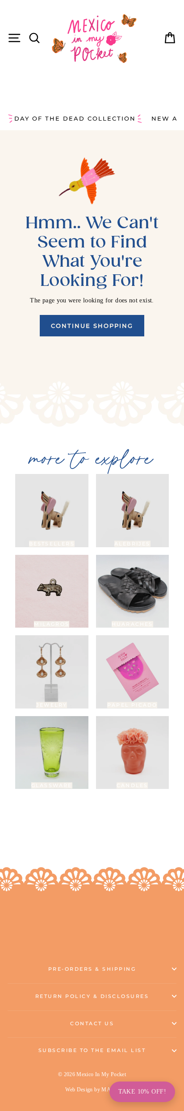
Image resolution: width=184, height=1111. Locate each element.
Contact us (92, 1024)
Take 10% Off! (142, 1091)
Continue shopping (92, 325)
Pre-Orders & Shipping (92, 969)
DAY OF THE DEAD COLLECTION (75, 118)
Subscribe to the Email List (92, 1050)
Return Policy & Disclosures (92, 996)
